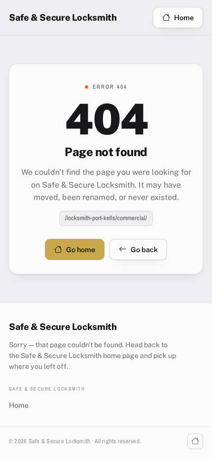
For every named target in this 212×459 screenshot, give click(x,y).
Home (184, 17)
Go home (80, 249)
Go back (144, 249)
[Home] (195, 441)
